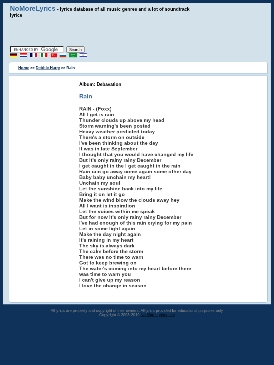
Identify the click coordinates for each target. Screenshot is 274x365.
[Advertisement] (137, 32)
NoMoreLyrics (33, 8)
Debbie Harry (48, 68)
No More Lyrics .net (158, 315)
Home (23, 68)
